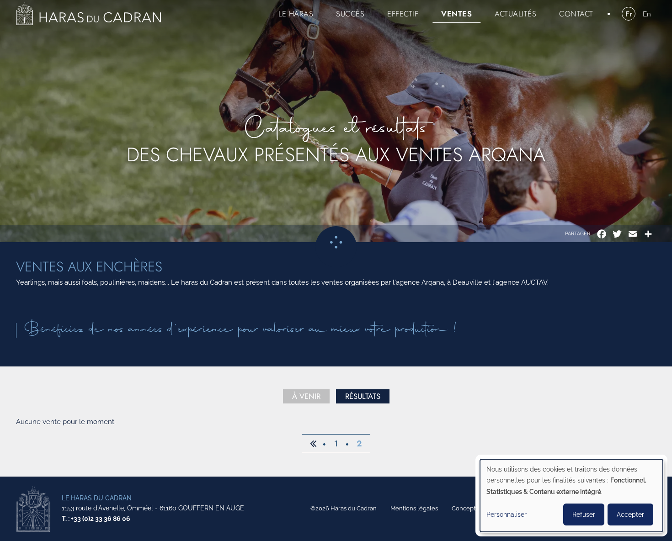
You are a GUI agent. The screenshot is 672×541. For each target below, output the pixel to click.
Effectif (402, 13)
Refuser (583, 514)
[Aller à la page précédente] (313, 444)
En (647, 14)
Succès (350, 13)
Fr (628, 14)
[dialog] (571, 495)
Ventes (456, 13)
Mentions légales (414, 508)
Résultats (362, 396)
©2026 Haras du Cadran (343, 508)
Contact (576, 13)
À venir (306, 396)
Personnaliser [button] (506, 514)
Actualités (515, 13)
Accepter (630, 514)
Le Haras (295, 13)
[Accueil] (88, 13)
